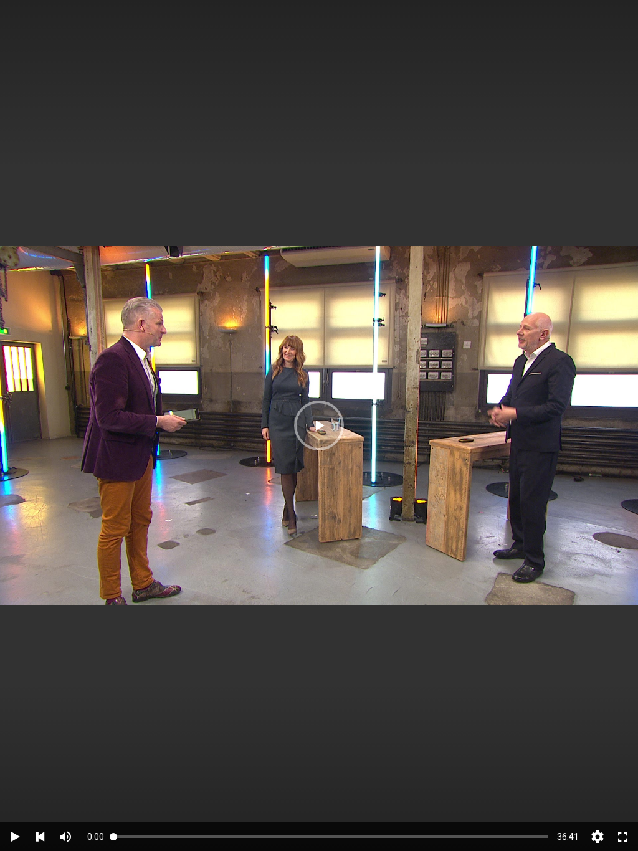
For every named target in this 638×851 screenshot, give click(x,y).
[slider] (330, 836)
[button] (319, 425)
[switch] (65, 837)
